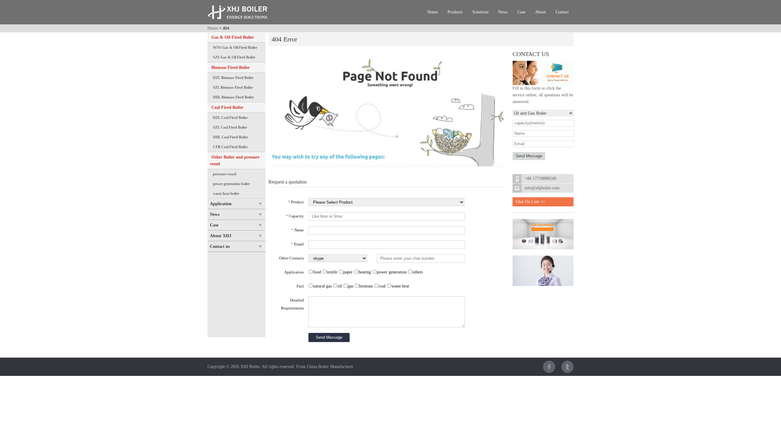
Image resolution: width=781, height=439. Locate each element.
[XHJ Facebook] (549, 367)
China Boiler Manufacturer (330, 366)
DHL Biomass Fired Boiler (233, 97)
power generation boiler (231, 184)
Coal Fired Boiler (227, 107)
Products (455, 12)
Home (432, 12)
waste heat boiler (226, 193)
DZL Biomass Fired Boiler (233, 78)
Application (221, 204)
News (503, 12)
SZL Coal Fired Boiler (230, 127)
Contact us (220, 246)
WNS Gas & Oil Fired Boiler (235, 47)
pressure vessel (224, 174)
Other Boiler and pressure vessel (234, 160)
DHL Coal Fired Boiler (230, 137)
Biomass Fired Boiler (230, 67)
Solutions (480, 12)
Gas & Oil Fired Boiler (232, 37)
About (540, 12)
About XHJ (220, 236)
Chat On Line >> (530, 201)
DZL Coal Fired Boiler (230, 118)
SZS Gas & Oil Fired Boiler (234, 57)
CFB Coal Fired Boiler (230, 147)
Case (521, 12)
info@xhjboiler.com (542, 188)
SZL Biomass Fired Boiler (233, 87)
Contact (562, 12)
